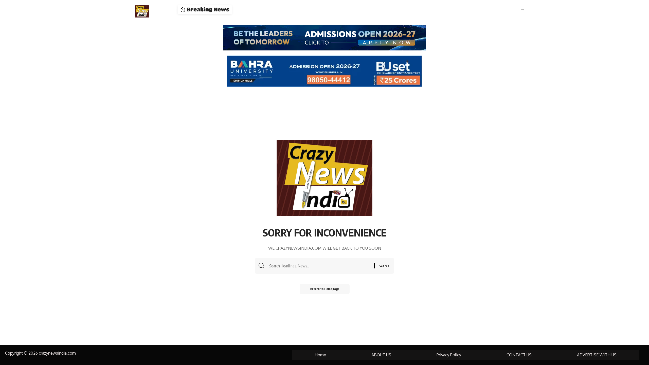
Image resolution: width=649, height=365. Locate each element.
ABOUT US (381, 354)
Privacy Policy (449, 354)
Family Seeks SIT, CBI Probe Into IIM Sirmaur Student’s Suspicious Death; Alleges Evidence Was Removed (340, 10)
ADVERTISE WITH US (597, 354)
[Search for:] (321, 266)
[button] (522, 9)
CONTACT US (519, 354)
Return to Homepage (324, 289)
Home (320, 354)
